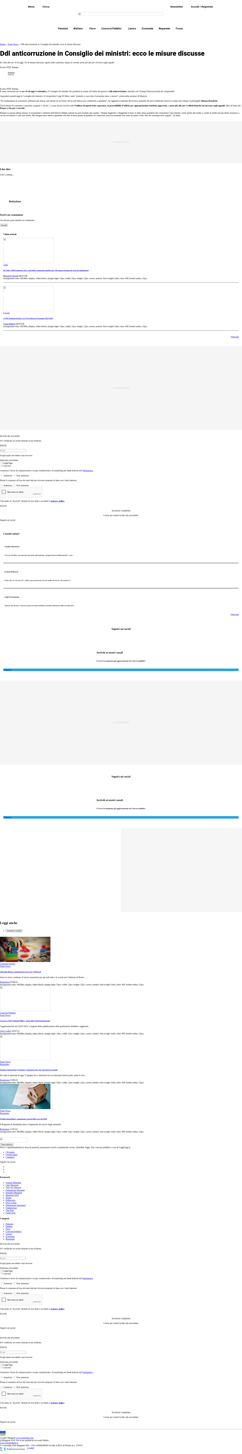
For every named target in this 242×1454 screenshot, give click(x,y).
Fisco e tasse (11, 1203)
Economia (147, 28)
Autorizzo (7, 475)
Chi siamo (10, 1152)
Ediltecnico (11, 1200)
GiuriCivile (11, 1213)
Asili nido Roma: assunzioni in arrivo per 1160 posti (20, 972)
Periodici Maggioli (14, 1193)
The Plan (10, 1210)
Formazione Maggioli (15, 1190)
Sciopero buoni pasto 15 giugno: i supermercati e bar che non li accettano (29, 1070)
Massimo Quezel (10, 276)
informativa (88, 470)
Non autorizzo (22, 475)
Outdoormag (11, 1208)
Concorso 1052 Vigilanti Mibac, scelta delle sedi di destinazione (25, 1021)
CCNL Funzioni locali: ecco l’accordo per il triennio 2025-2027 (28, 318)
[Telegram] (130, 636)
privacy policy (57, 501)
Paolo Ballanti (9, 324)
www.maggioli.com (24, 1438)
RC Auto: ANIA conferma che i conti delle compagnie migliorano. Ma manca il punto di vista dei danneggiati (46, 270)
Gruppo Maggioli (13, 1182)
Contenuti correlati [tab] (14, 931)
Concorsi (7, 466)
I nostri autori (11, 1154)
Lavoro (132, 28)
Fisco (92, 28)
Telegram (7, 670)
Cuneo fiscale (127, 35)
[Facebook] (112, 636)
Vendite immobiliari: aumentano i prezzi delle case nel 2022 (23, 1119)
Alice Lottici (5, 1031)
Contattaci (10, 1157)
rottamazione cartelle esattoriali (157, 35)
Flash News (13, 44)
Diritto (8, 1198)
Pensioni (63, 28)
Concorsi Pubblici (111, 28)
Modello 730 (91, 35)
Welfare (78, 28)
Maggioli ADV (12, 1195)
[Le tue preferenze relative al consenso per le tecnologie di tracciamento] (14, 1449)
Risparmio (164, 28)
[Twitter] (121, 636)
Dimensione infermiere (16, 1205)
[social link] (5, 201)
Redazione (11, 72)
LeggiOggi (7, 463)
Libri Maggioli (12, 1185)
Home (2, 44)
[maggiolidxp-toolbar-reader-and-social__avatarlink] (5, 73)
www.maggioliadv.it (9, 1443)
